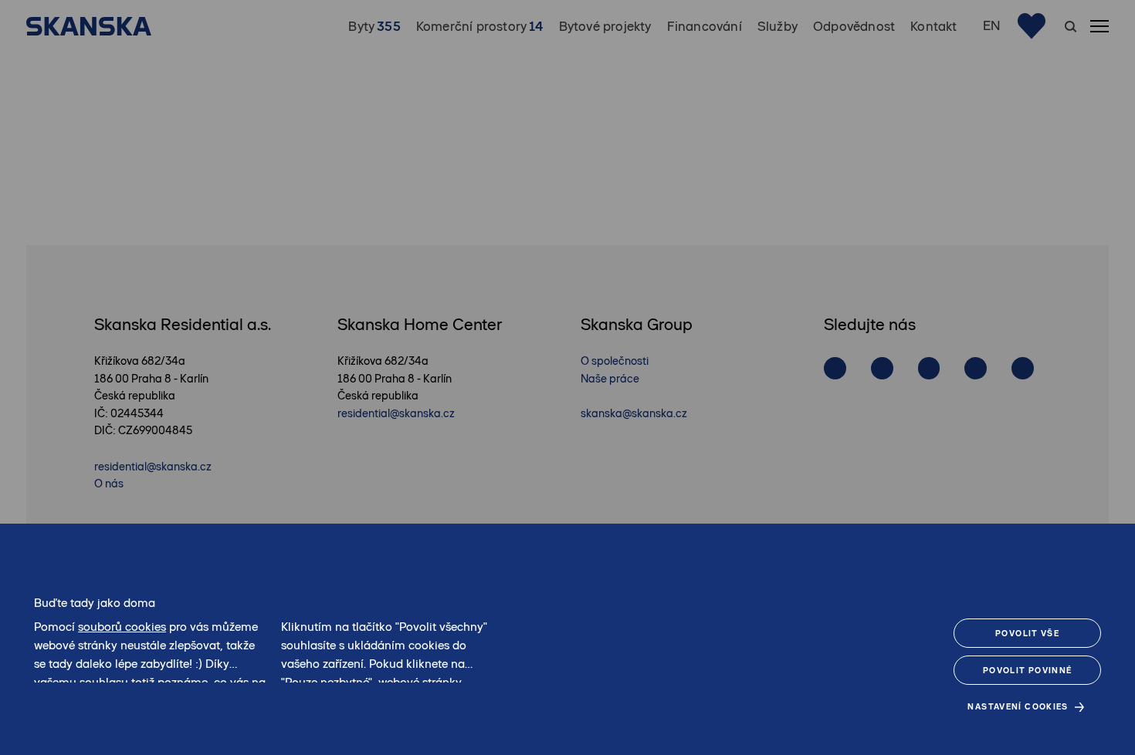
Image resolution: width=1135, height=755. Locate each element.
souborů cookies (122, 626)
